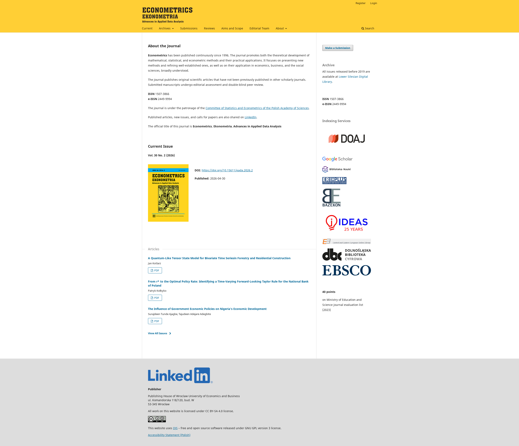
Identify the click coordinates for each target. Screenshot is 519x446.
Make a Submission (337, 48)
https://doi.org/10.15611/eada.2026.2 (227, 170)
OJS (175, 428)
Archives (165, 28)
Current (147, 28)
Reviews (209, 28)
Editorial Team (259, 28)
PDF (156, 270)
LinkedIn (250, 117)
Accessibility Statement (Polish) (169, 435)
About (280, 28)
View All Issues (157, 333)
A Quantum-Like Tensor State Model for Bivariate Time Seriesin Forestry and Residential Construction (219, 258)
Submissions (188, 28)
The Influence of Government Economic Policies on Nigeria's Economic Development (207, 309)
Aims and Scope (232, 28)
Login (373, 3)
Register (361, 3)
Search (369, 28)
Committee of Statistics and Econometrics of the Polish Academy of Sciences (257, 108)
